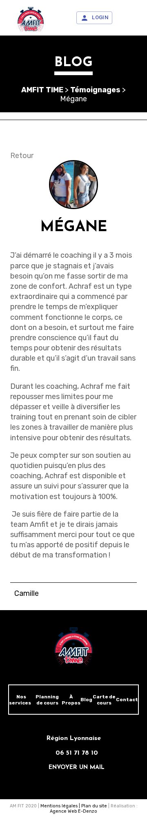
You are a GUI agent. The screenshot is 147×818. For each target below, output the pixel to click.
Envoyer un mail (77, 768)
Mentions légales (59, 806)
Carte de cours (104, 700)
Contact (127, 699)
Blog (86, 699)
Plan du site (94, 806)
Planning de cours (47, 700)
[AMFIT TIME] (30, 19)
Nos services (20, 700)
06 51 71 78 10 (77, 753)
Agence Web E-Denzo (73, 811)
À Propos (71, 700)
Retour (21, 155)
